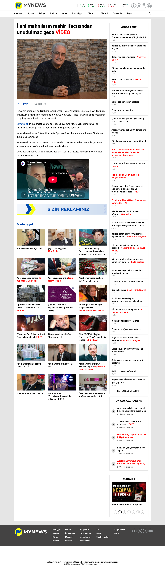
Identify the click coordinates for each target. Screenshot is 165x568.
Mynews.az (22, 124)
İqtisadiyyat (77, 13)
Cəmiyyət (18, 13)
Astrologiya (85, 537)
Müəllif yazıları (102, 537)
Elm (97, 530)
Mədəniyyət (25, 224)
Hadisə (53, 13)
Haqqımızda (119, 530)
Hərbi (98, 533)
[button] (120, 512)
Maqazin (92, 13)
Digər (129, 13)
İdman (64, 13)
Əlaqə (116, 533)
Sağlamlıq (117, 13)
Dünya (42, 13)
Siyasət (31, 13)
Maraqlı (104, 13)
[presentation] (115, 512)
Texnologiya (85, 533)
